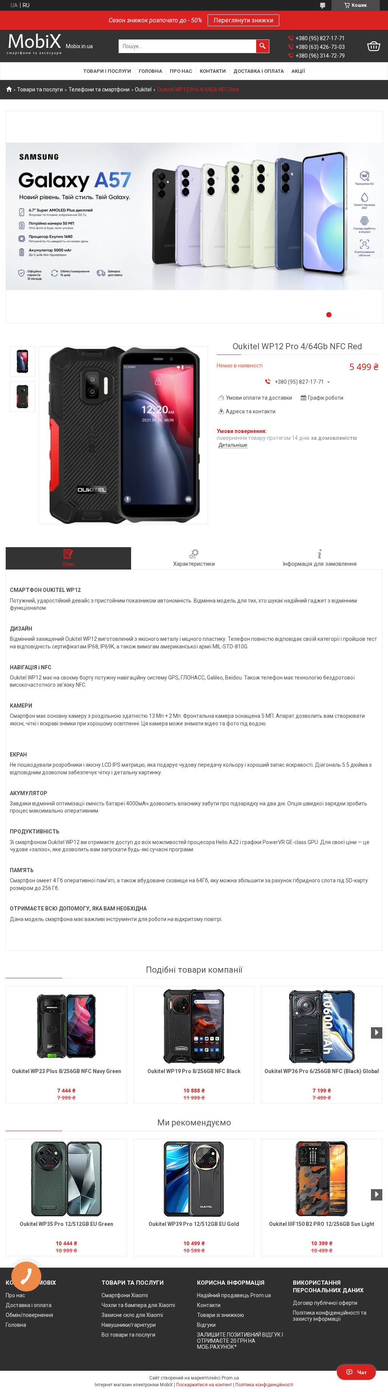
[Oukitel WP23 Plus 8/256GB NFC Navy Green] (66, 1026)
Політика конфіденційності (264, 1384)
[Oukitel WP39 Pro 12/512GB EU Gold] (194, 1179)
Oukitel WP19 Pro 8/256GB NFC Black (194, 1071)
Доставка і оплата (258, 71)
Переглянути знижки (243, 20)
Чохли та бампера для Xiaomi (138, 1305)
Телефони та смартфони (99, 89)
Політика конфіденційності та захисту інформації (329, 1316)
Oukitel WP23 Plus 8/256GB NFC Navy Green (66, 1071)
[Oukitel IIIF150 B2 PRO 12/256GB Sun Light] (321, 1179)
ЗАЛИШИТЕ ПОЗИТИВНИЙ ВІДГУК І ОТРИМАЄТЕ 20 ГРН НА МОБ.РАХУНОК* (240, 1341)
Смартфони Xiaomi (125, 1295)
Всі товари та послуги (128, 1335)
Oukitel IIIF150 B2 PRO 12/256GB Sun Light (321, 1224)
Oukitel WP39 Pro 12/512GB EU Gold (194, 1224)
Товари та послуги (40, 89)
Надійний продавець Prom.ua (234, 1295)
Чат (362, 1372)
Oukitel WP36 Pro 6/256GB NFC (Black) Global (321, 1071)
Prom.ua (230, 1378)
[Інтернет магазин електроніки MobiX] (34, 46)
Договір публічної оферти (325, 1303)
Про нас (181, 71)
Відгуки (206, 1325)
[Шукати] (262, 46)
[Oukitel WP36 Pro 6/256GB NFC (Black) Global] (321, 1026)
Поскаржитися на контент (204, 1384)
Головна (150, 71)
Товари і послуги (107, 71)
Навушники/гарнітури (129, 1325)
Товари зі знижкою (220, 1315)
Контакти (213, 71)
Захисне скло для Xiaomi (132, 1315)
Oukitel (143, 89)
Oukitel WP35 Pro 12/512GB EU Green (66, 1224)
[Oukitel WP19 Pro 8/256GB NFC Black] (194, 1026)
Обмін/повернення (29, 1315)
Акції (298, 71)
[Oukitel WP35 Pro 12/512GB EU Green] (66, 1179)
